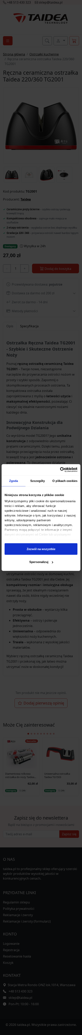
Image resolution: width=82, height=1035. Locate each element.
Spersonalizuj (38, 562)
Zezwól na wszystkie (41, 548)
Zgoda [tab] (13, 480)
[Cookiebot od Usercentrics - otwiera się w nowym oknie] (60, 469)
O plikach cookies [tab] (64, 480)
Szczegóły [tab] (37, 480)
